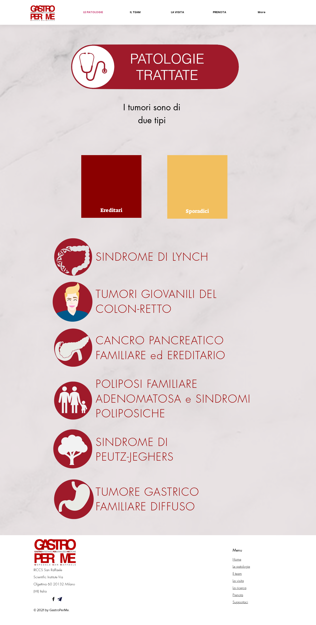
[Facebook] (53, 599)
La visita (238, 580)
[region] (111, 186)
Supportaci (240, 602)
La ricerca (239, 587)
